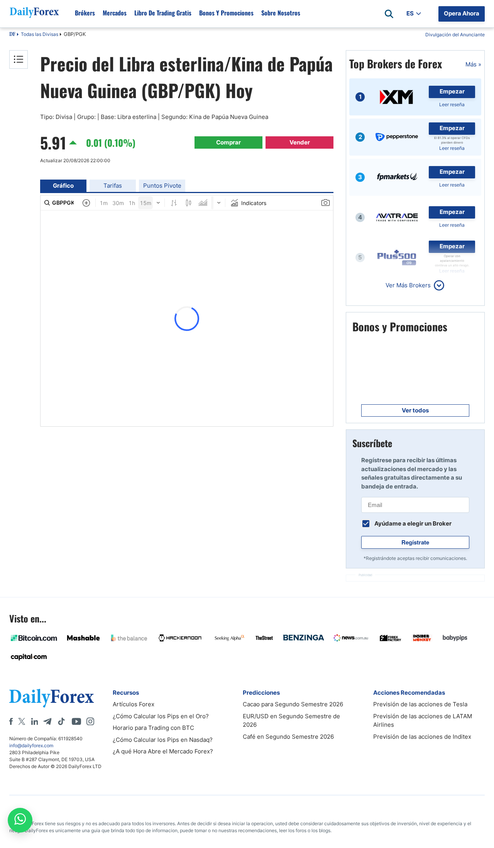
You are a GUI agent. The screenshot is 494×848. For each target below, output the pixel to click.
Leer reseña (452, 104)
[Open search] (389, 14)
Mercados (115, 12)
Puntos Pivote (162, 185)
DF (12, 34)
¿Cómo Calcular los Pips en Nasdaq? (163, 739)
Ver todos (415, 410)
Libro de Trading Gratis (162, 12)
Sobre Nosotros (280, 12)
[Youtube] (76, 721)
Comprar (228, 142)
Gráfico (63, 185)
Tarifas (112, 185)
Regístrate (415, 542)
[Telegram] (47, 721)
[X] (21, 721)
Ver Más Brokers (408, 285)
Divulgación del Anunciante (455, 34)
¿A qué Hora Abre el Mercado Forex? (163, 751)
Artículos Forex (133, 704)
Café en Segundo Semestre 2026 (288, 736)
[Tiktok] (61, 721)
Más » (473, 64)
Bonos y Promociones (226, 12)
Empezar (452, 91)
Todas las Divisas (39, 34)
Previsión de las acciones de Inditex (422, 736)
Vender (299, 142)
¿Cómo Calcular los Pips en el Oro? (161, 716)
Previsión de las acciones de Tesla (420, 704)
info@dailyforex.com (31, 745)
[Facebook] (11, 721)
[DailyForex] (51, 698)
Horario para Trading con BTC (153, 727)
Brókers (85, 12)
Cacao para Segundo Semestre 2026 (293, 704)
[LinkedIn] (34, 721)
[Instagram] (90, 721)
